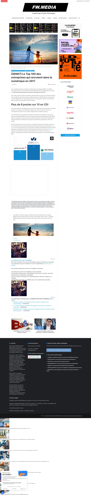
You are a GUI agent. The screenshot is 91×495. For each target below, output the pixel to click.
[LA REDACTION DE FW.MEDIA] (19, 257)
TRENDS (43, 18)
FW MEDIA (50, 357)
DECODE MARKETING (52, 363)
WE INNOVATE (50, 369)
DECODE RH (50, 361)
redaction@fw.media (32, 350)
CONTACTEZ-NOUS (73, 18)
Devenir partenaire (70, 135)
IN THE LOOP (36, 18)
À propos (15, 238)
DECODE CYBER (51, 359)
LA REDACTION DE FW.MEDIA (21, 260)
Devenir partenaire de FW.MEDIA (34, 345)
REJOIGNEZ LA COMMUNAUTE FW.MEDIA (58, 350)
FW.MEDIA (17, 345)
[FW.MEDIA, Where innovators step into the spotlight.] (45, 9)
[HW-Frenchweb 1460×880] (70, 52)
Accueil (13, 66)
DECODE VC (50, 365)
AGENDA (49, 18)
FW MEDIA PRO (29, 18)
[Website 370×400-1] (70, 78)
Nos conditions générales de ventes (16, 407)
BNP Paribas (49, 129)
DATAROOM (18, 66)
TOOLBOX (55, 18)
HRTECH (32, 70)
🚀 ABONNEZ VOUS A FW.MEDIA (83, 1)
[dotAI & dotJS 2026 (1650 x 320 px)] (33, 27)
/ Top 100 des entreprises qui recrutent (28, 66)
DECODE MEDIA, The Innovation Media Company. (64, 415)
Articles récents (16, 240)
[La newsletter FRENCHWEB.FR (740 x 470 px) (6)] (70, 37)
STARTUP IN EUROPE (52, 367)
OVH (31, 124)
